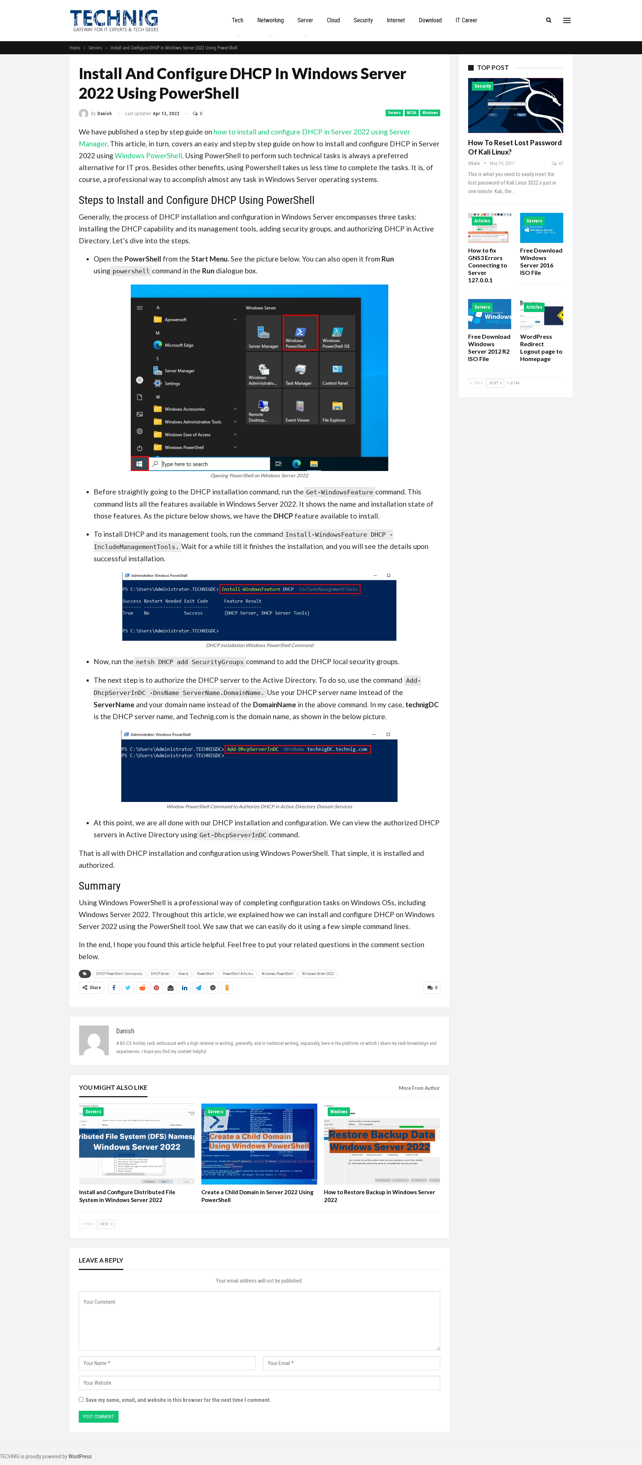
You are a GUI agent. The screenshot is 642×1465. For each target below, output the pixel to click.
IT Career (466, 20)
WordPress (80, 1456)
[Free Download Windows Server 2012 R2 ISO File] (489, 314)
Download (430, 20)
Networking (270, 20)
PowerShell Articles (238, 974)
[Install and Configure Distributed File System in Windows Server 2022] (137, 1144)
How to (183, 974)
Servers (394, 113)
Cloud (333, 20)
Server (305, 20)
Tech (237, 20)
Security (363, 20)
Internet (396, 20)
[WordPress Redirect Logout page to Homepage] (541, 314)
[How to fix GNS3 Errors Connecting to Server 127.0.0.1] (489, 228)
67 (560, 163)
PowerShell (205, 974)
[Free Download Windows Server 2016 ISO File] (541, 228)
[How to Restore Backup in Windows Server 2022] (382, 1144)
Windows (430, 113)
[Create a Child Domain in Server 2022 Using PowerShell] (259, 1144)
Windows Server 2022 (318, 974)
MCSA (411, 113)
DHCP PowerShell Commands (119, 974)
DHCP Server (160, 974)
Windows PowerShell (148, 155)
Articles (482, 221)
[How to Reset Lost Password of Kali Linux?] (515, 105)
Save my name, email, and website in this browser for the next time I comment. (178, 1400)
